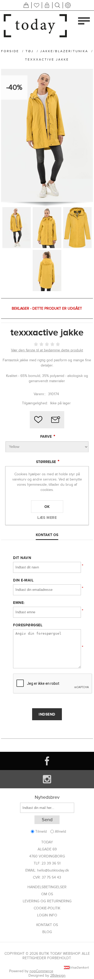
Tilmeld (41, 831)
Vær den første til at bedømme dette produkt (47, 350)
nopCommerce (41, 971)
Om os (47, 894)
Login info (47, 915)
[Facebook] (47, 761)
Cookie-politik (47, 908)
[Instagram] (47, 779)
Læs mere (47, 517)
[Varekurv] (26, 5)
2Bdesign (58, 975)
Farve (46, 436)
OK (47, 506)
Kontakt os (47, 925)
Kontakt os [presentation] (47, 535)
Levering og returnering (47, 901)
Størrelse (46, 462)
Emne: (19, 602)
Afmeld (60, 831)
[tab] (47, 535)
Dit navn (22, 558)
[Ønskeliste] (36, 5)
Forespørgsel (27, 625)
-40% (14, 87)
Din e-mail (23, 580)
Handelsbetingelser (47, 887)
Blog (47, 932)
